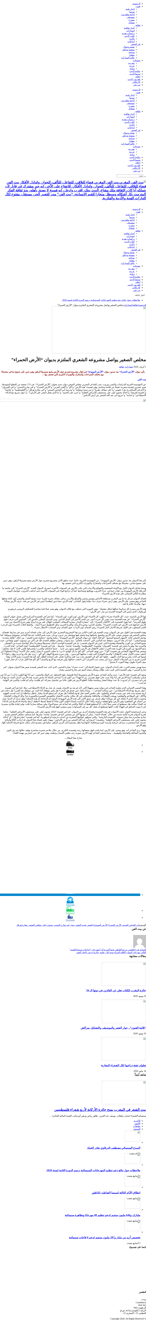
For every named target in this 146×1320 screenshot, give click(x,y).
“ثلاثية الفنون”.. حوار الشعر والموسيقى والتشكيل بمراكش (113, 1027)
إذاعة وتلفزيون (128, 14)
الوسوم (136, 1129)
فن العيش (135, 44)
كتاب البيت (129, 36)
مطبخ (132, 55)
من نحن (136, 84)
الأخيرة (137, 1121)
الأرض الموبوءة (100, 925)
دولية (132, 68)
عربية (132, 66)
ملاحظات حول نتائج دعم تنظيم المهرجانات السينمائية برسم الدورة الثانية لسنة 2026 (101, 300)
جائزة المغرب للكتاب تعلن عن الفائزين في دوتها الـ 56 (116, 990)
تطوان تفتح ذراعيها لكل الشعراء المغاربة (123, 1065)
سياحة (132, 52)
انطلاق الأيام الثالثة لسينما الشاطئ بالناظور (116, 1192)
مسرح (132, 20)
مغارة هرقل (22, 925)
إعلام (137, 76)
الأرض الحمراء (114, 925)
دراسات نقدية (128, 33)
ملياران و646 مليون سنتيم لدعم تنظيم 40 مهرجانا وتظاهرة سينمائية (102, 1215)
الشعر (90, 925)
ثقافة (137, 25)
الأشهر (137, 1123)
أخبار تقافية (129, 28)
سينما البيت (134, 74)
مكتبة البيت (134, 71)
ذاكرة (132, 39)
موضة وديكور (128, 49)
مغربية (131, 63)
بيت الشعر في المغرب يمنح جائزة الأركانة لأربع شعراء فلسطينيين (100, 1109)
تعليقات (136, 1126)
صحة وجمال (129, 47)
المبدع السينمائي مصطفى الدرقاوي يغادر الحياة (113, 1147)
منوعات (136, 60)
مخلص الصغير (34, 925)
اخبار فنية (130, 9)
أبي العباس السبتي (130, 925)
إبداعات (131, 41)
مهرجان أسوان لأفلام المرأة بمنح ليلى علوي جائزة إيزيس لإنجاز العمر (111, 952)
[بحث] (145, 176)
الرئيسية (136, 3)
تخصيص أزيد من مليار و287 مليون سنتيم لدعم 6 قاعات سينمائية (104, 1237)
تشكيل (131, 22)
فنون (138, 6)
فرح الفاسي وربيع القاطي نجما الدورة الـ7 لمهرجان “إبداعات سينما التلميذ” (108, 949)
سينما (132, 12)
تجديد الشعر (81, 925)
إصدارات (130, 30)
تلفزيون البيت (134, 79)
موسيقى (131, 17)
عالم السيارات (128, 57)
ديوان (72, 925)
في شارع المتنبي (61, 925)
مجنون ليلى (47, 925)
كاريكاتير (136, 82)
